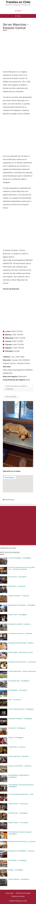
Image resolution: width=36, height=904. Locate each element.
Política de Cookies (18, 896)
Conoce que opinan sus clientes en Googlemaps (16, 387)
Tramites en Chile (18, 2)
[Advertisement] (18, 51)
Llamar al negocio (10, 396)
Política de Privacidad (23, 893)
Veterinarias (9, 500)
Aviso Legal (9, 893)
